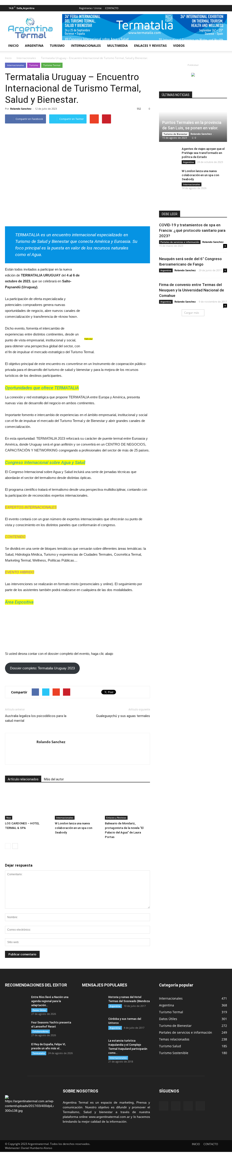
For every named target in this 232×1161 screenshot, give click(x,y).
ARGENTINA (34, 45)
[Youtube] (40, 751)
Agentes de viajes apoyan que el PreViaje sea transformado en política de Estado (203, 153)
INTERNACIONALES (86, 45)
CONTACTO (111, 8)
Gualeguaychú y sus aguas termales (123, 716)
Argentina (188, 162)
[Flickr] (208, 8)
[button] (221, 45)
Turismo (33, 65)
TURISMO (57, 45)
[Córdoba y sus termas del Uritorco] (93, 1025)
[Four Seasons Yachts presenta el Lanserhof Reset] (16, 1028)
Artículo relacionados (23, 779)
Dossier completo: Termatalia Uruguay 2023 (42, 668)
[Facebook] (201, 8)
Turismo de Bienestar (175, 134)
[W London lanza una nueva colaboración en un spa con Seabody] (77, 804)
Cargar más (191, 313)
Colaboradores (40, 1031)
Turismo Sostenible (173, 1053)
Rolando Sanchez (20, 108)
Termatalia (39, 1053)
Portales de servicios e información (179, 242)
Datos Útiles (39, 1010)
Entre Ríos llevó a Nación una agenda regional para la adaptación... (49, 1001)
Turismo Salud (170, 1046)
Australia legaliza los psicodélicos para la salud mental (35, 718)
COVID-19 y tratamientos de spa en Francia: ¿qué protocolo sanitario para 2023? (192, 230)
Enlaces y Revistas (116, 817)
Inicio (8, 58)
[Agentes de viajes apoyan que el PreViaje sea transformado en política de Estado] (168, 153)
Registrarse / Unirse (90, 8)
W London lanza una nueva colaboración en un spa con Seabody (73, 828)
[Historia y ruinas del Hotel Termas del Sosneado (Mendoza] (93, 1003)
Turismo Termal (51, 65)
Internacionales (15, 65)
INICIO (13, 45)
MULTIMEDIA (117, 45)
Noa (8, 817)
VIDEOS (179, 45)
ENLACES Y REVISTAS (150, 45)
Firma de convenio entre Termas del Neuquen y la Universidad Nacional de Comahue (191, 290)
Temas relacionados (174, 1039)
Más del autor (54, 779)
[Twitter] (223, 8)
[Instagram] (216, 8)
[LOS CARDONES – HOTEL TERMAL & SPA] (27, 804)
